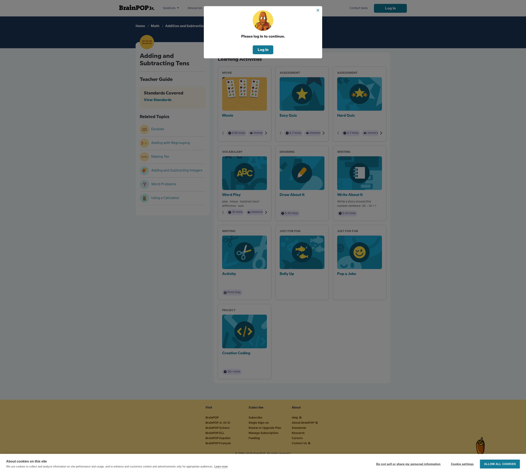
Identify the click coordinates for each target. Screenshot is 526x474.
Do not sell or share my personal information (408, 464)
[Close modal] (318, 10)
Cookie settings (462, 464)
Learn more (221, 466)
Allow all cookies (500, 464)
